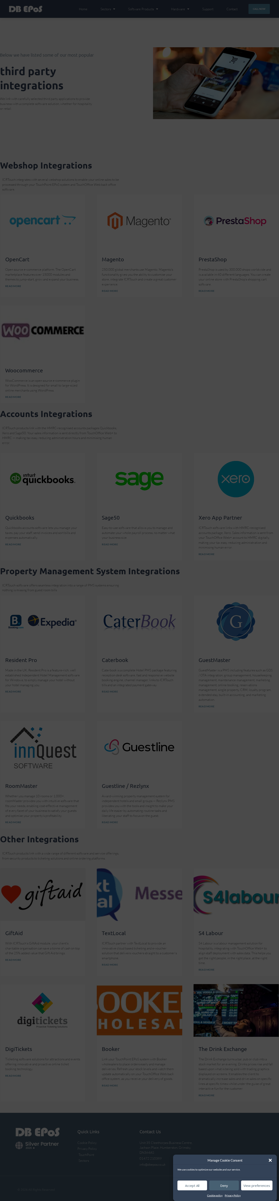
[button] (270, 1160)
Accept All (192, 1185)
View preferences (256, 1185)
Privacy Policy (233, 1195)
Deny (224, 1185)
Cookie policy (215, 1195)
